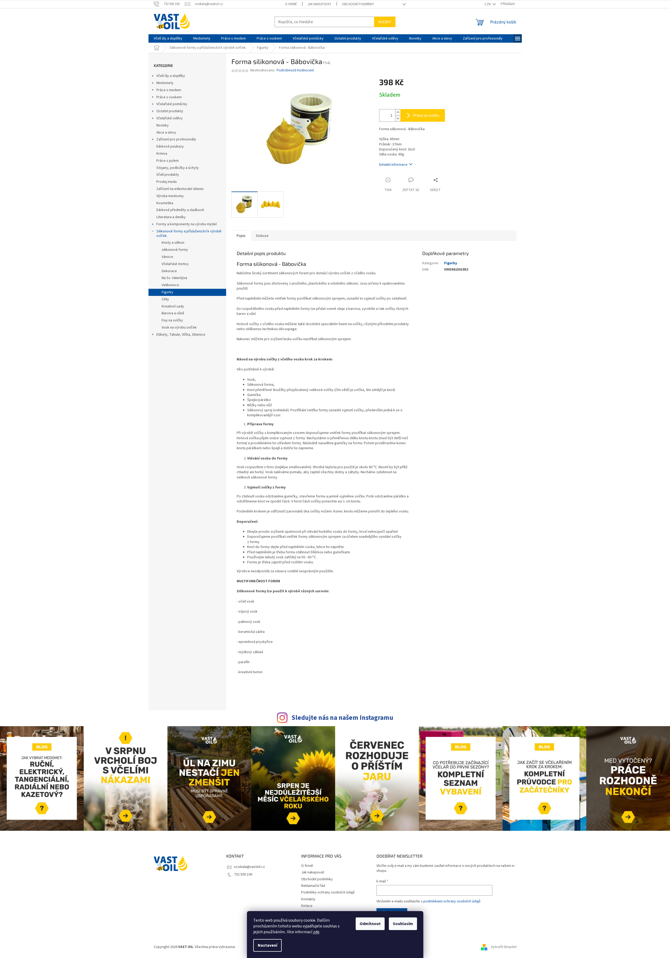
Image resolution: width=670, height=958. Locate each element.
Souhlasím (403, 924)
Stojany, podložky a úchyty (177, 167)
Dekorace (169, 271)
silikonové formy (175, 249)
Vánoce (167, 257)
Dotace (306, 905)
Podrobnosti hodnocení (295, 70)
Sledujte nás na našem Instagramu (342, 717)
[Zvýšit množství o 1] (397, 112)
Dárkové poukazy (170, 146)
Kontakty (308, 899)
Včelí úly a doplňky (170, 76)
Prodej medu (166, 181)
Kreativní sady (173, 306)
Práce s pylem (167, 160)
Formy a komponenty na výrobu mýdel (186, 224)
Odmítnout (370, 924)
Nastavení (267, 945)
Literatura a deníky (171, 217)
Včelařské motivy (175, 264)
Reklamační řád (313, 885)
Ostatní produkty (169, 111)
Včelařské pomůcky (171, 104)
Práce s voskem (169, 97)
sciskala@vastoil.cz (249, 866)
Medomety (164, 83)
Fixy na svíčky (172, 320)
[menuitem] (168, 38)
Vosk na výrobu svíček (179, 327)
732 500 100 (243, 874)
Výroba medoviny (170, 196)
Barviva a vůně (173, 313)
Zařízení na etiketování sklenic (180, 189)
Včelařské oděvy (169, 118)
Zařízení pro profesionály (176, 139)
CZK (488, 4)
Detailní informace (393, 164)
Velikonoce (170, 285)
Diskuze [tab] (262, 235)
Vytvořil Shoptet (504, 947)
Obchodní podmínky (358, 4)
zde (316, 932)
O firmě (291, 4)
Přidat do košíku (426, 115)
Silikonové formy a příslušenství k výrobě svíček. (188, 233)
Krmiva (161, 153)
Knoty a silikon (173, 242)
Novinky (162, 125)
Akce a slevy (166, 132)
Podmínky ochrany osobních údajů (328, 892)
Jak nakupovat (319, 4)
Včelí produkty (167, 174)
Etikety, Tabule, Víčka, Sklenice (180, 334)
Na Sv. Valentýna (174, 278)
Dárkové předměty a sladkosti (180, 210)
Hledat (384, 21)
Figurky (167, 292)
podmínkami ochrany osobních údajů (451, 901)
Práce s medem (168, 90)
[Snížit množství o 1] (397, 118)
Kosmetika (164, 203)
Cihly (165, 299)
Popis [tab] (241, 235)
